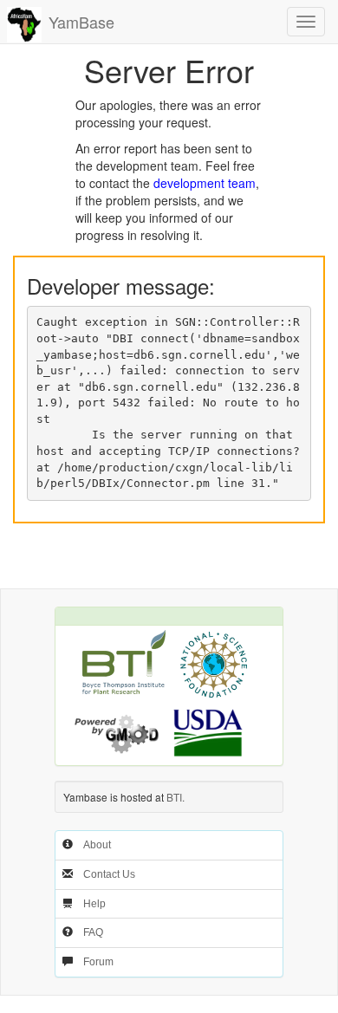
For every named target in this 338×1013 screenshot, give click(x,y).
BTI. (175, 796)
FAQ (93, 932)
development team (204, 183)
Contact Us (109, 874)
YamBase (81, 21)
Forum (98, 962)
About (97, 845)
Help (94, 904)
